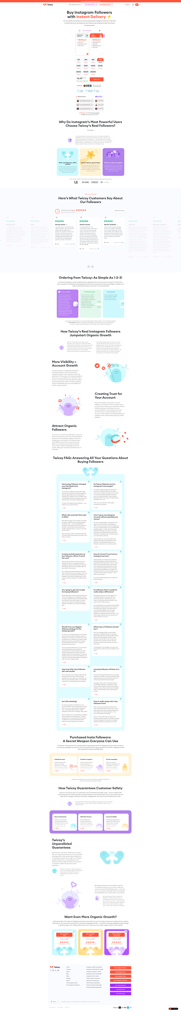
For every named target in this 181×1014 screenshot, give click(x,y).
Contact (68, 969)
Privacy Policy (60, 1007)
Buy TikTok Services (90, 4)
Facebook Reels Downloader (93, 987)
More (57, 770)
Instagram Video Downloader (94, 967)
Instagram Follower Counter (93, 971)
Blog (67, 973)
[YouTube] (58, 970)
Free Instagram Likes (71, 982)
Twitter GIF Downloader (92, 980)
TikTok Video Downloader (93, 982)
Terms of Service (52, 1007)
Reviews (68, 978)
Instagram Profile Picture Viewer (94, 969)
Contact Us (67, 1007)
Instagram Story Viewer (92, 976)
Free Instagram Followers (73, 985)
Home (68, 967)
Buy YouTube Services (105, 4)
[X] (50, 970)
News (67, 976)
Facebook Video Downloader (94, 985)
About (68, 971)
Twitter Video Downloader (93, 978)
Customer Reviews (95, 112)
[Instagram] (55, 970)
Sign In (68, 980)
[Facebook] (53, 970)
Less (64, 508)
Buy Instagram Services (75, 4)
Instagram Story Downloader (94, 973)
